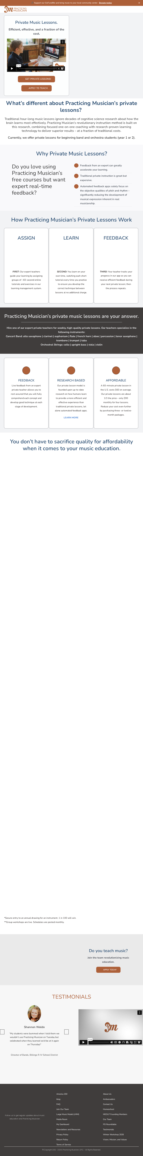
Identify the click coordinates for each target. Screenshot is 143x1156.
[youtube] (32, 1124)
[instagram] (25, 1124)
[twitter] (18, 1124)
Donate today (105, 3)
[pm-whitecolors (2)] (25, 1090)
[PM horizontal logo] (15, 7)
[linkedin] (38, 1124)
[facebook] (11, 1124)
